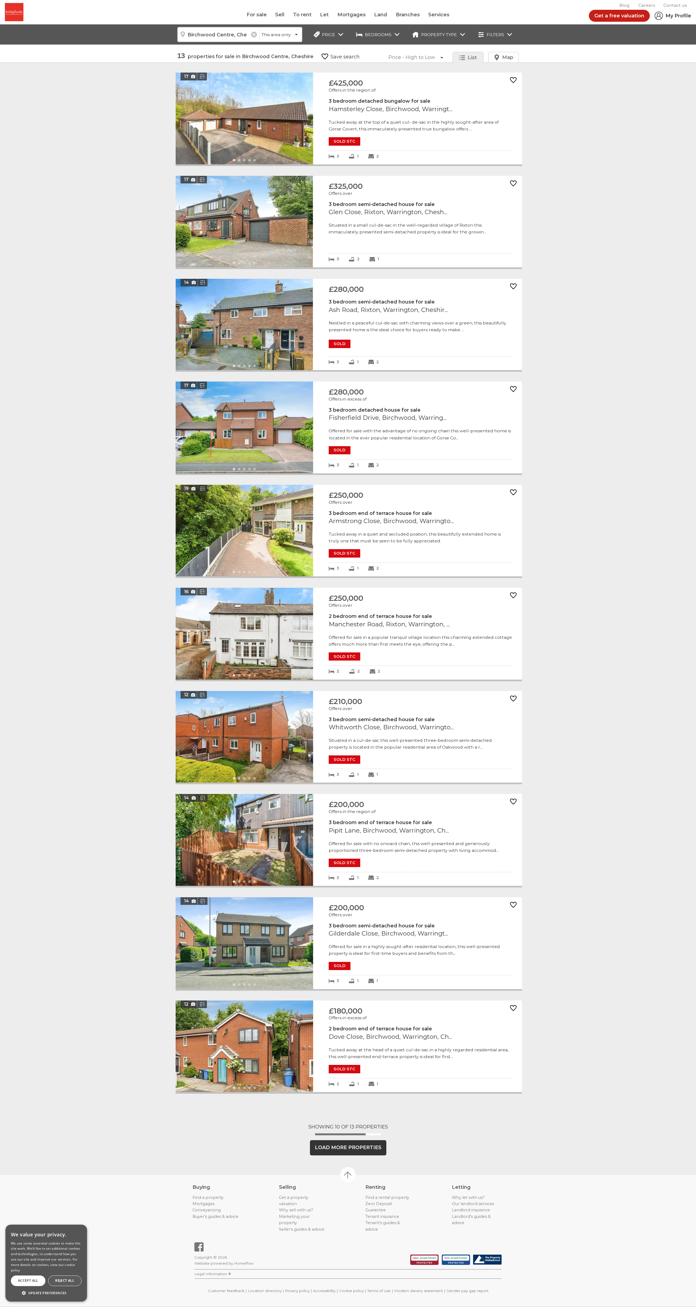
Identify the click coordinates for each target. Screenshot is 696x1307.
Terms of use (379, 1291)
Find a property (207, 1197)
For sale (257, 15)
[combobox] (218, 34)
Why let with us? (468, 1197)
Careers (646, 5)
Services (438, 15)
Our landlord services (473, 1203)
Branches (408, 15)
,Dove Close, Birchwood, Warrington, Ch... (349, 1046)
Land (380, 15)
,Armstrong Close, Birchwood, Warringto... (349, 531)
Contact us (675, 5)
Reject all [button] (64, 1280)
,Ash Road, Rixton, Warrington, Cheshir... (349, 324)
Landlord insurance (471, 1210)
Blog (624, 5)
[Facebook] (199, 1247)
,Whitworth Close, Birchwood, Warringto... (349, 737)
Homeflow (244, 1263)
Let (324, 15)
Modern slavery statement (418, 1291)
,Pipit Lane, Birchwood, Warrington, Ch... (349, 840)
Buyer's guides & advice (215, 1216)
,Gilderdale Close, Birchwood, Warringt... (349, 943)
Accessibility (324, 1291)
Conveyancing (206, 1210)
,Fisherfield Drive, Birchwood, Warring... (349, 427)
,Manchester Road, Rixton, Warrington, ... (349, 634)
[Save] (513, 80)
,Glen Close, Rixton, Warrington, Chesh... (349, 221)
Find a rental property (387, 1197)
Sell (279, 15)
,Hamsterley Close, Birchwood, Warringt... (349, 118)
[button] (46, 1293)
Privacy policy (297, 1291)
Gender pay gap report (467, 1291)
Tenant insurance (382, 1216)
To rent (302, 15)
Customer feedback (226, 1291)
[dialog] (46, 1263)
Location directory (264, 1291)
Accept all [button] (28, 1280)
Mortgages (351, 15)
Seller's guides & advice (301, 1229)
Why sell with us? (296, 1210)
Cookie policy (351, 1291)
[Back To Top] (348, 1174)
